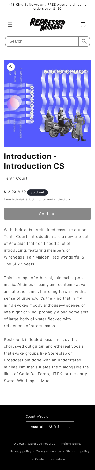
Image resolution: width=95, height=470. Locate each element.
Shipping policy (78, 451)
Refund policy (71, 443)
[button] (10, 24)
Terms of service (48, 451)
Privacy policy (20, 451)
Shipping (31, 199)
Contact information (50, 459)
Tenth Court (15, 178)
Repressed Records (41, 443)
